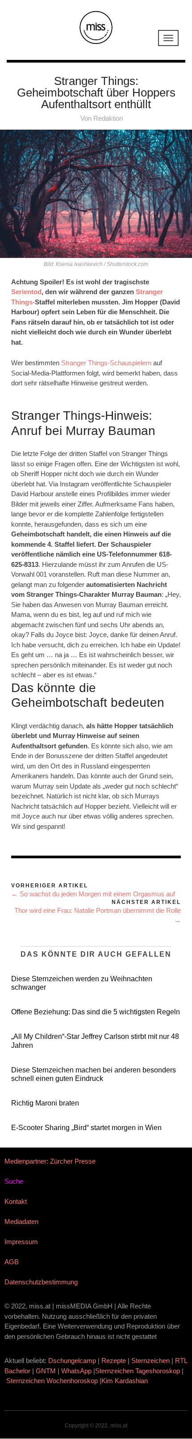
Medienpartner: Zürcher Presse (50, 1161)
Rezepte (113, 1360)
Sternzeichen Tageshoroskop (137, 1371)
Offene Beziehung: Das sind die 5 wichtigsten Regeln (95, 1012)
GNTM (46, 1371)
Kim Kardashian (125, 1380)
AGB (11, 1262)
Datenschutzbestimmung (41, 1282)
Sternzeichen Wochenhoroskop (52, 1380)
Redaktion (108, 118)
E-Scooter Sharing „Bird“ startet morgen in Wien (86, 1127)
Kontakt (15, 1201)
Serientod (26, 291)
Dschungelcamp (72, 1360)
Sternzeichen (150, 1360)
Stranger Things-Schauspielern (106, 363)
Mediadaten (21, 1221)
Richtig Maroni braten (45, 1103)
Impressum (21, 1241)
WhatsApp (76, 1371)
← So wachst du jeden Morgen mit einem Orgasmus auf (93, 894)
